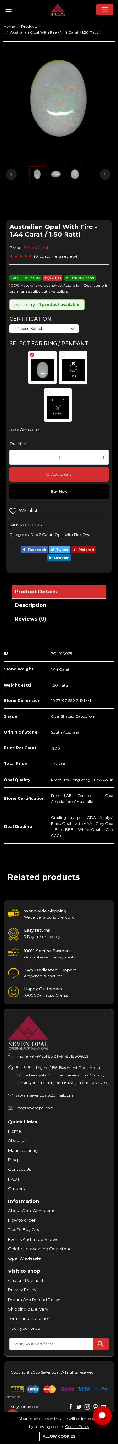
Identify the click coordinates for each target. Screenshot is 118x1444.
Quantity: (18, 443)
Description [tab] (30, 605)
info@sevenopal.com (35, 1107)
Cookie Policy (77, 1426)
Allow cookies (59, 1436)
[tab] (42, 367)
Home (9, 26)
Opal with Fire (67, 534)
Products (29, 26)
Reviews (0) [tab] (30, 619)
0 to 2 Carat (42, 534)
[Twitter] (79, 1406)
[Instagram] (87, 1406)
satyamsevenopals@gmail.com (44, 1095)
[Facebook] (71, 1406)
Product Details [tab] (36, 592)
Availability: (25, 304)
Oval (86, 534)
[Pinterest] (95, 1406)
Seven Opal (36, 247)
